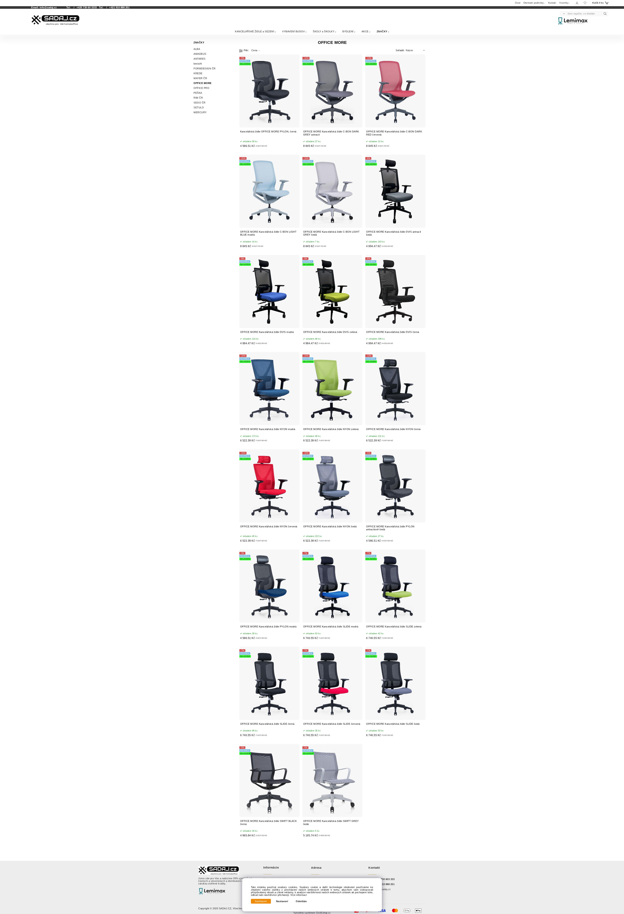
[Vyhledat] (563, 13)
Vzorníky (563, 3)
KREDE (198, 73)
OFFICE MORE (203, 83)
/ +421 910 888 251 (117, 7)
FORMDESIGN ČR (205, 68)
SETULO (199, 107)
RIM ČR (198, 98)
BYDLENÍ (347, 31)
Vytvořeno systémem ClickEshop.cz (312, 913)
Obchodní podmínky (533, 3)
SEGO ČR (200, 102)
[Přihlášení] (576, 3)
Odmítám (301, 901)
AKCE (365, 31)
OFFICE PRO (201, 88)
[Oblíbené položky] (585, 3)
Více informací (298, 895)
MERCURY (200, 112)
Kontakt (552, 3)
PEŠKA (198, 93)
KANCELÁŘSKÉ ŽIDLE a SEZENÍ (254, 31)
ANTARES (200, 59)
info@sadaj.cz (48, 7)
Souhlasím (261, 901)
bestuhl (198, 63)
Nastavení (282, 901)
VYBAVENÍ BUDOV (293, 31)
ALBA (197, 49)
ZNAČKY (382, 31)
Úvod (517, 3)
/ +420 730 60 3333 (84, 7)
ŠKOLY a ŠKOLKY (323, 31)
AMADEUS (200, 54)
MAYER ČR (200, 78)
